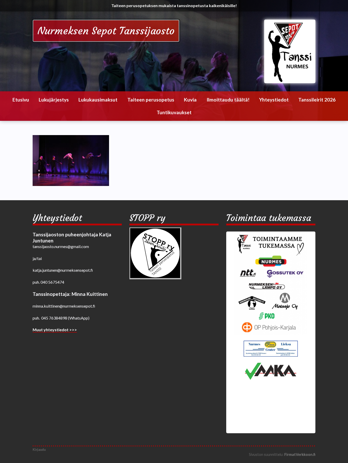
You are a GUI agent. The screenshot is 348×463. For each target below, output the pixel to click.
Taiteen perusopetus (150, 100)
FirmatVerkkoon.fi (299, 454)
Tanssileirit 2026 (317, 100)
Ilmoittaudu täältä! (228, 100)
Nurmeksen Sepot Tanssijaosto (106, 30)
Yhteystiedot (274, 100)
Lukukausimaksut (97, 100)
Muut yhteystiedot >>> (55, 329)
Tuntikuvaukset (174, 112)
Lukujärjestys (54, 100)
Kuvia (190, 100)
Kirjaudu (39, 449)
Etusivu (20, 100)
